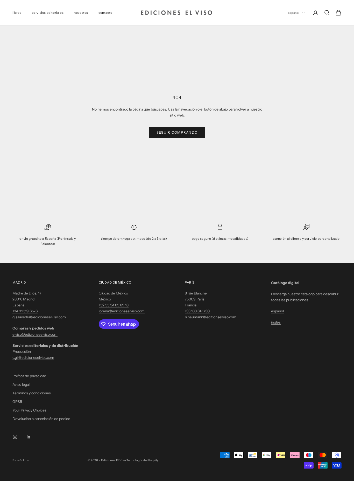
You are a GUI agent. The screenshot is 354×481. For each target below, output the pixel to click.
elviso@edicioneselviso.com (35, 334)
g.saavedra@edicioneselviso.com (39, 317)
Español (294, 13)
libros (17, 13)
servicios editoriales (48, 13)
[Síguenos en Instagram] (15, 436)
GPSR (17, 401)
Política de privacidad (29, 376)
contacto (105, 13)
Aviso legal (21, 384)
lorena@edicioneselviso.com (122, 311)
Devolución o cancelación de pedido (41, 418)
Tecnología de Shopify (142, 460)
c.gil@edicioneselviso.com (33, 357)
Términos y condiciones (31, 393)
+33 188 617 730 (197, 311)
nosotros (81, 13)
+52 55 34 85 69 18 (114, 305)
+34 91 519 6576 (25, 311)
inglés (276, 322)
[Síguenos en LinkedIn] (28, 436)
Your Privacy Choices (29, 410)
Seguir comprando (177, 132)
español (277, 311)
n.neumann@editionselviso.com (210, 317)
